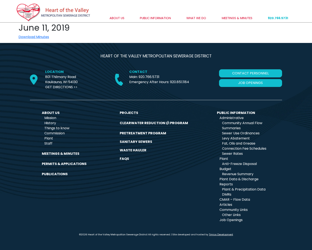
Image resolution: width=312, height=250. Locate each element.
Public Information (155, 18)
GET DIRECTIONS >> (61, 87)
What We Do (196, 18)
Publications (55, 174)
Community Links (233, 209)
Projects (129, 112)
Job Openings (231, 219)
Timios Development (221, 234)
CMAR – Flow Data (234, 199)
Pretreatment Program (143, 133)
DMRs (226, 194)
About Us (117, 18)
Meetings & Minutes (237, 18)
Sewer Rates (232, 153)
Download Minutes (33, 36)
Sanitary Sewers (136, 141)
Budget (225, 168)
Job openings (250, 82)
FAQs (124, 158)
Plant (48, 138)
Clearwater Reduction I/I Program (154, 123)
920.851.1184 (179, 82)
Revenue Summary (237, 174)
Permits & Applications (64, 163)
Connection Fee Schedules (244, 148)
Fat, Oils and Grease (238, 143)
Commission (54, 133)
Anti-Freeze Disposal (239, 163)
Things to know (56, 128)
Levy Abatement (236, 138)
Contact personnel (250, 73)
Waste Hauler (133, 150)
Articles (225, 204)
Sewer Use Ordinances (241, 133)
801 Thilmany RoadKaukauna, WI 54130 (61, 79)
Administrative (231, 117)
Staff (48, 143)
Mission (50, 117)
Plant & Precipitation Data (244, 189)
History (50, 123)
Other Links (231, 214)
